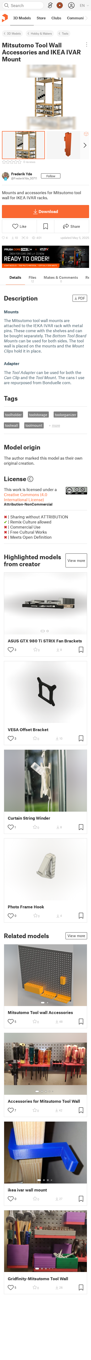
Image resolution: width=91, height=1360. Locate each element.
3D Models (14, 33)
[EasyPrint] (50, 5)
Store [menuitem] (41, 18)
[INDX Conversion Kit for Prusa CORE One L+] (45, 257)
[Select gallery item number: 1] (43, 631)
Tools (65, 33)
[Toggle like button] (11, 650)
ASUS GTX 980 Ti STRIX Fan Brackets (45, 641)
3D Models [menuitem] (22, 18)
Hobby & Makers (41, 33)
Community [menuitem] (77, 18)
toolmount (33, 425)
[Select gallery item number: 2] (48, 631)
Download (48, 211)
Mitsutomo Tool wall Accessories (40, 1012)
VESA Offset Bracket (28, 729)
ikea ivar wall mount (27, 1190)
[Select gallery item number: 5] (53, 1091)
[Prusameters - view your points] (60, 5)
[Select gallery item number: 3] (46, 1091)
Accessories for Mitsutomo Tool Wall (44, 1101)
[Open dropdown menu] (86, 44)
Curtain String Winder (29, 818)
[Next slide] (84, 145)
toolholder (13, 414)
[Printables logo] (5, 18)
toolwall (11, 425)
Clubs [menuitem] (56, 18)
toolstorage (38, 414)
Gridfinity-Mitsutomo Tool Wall (38, 1278)
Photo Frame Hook (26, 906)
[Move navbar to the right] (86, 18)
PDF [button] (81, 298)
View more (76, 560)
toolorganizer (65, 414)
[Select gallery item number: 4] (50, 1091)
